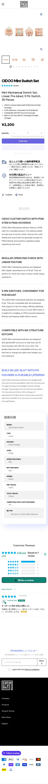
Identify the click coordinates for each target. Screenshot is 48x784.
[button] (43, 4)
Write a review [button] (26, 580)
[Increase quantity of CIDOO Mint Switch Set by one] (41, 133)
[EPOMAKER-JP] (24, 4)
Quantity (5, 133)
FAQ (17, 167)
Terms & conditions (31, 669)
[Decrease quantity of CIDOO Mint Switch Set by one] (14, 133)
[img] (9, 597)
